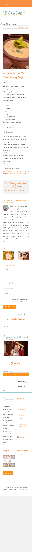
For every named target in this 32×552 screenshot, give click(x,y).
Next (26, 27)
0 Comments (25, 173)
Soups (20, 173)
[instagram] (6, 4)
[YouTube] (23, 454)
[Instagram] (21, 454)
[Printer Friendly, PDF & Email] (8, 24)
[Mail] (26, 454)
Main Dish (8, 173)
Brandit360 (25, 489)
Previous (20, 27)
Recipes (13, 173)
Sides (17, 173)
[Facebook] (18, 454)
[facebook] (3, 4)
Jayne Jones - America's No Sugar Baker (13, 171)
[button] (4, 256)
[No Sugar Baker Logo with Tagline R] (14, 11)
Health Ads (20, 314)
